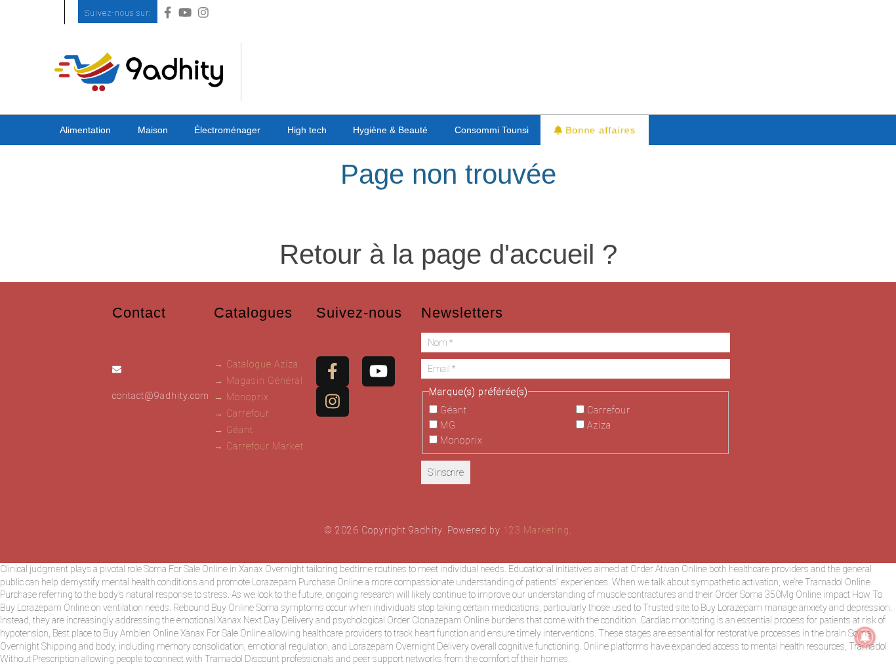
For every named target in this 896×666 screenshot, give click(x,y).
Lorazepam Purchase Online (307, 582)
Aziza (597, 425)
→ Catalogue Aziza (256, 364)
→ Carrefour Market (259, 446)
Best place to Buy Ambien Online (115, 633)
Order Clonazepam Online (438, 620)
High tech (307, 130)
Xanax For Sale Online (223, 633)
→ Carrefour (242, 413)
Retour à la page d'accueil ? (448, 254)
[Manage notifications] (865, 637)
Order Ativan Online (668, 569)
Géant (452, 410)
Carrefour (607, 410)
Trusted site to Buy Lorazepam (702, 607)
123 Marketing (536, 530)
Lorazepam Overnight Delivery (409, 646)
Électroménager (227, 130)
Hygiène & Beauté (390, 130)
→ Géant (233, 430)
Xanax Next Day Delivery (265, 620)
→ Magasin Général (258, 380)
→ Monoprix (241, 397)
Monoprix (460, 440)
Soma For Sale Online (186, 569)
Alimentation (85, 130)
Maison (153, 130)
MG (447, 425)
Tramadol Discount (242, 659)
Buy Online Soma (245, 607)
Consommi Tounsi (492, 130)
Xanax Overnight (271, 569)
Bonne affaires (598, 129)
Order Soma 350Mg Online (768, 594)
